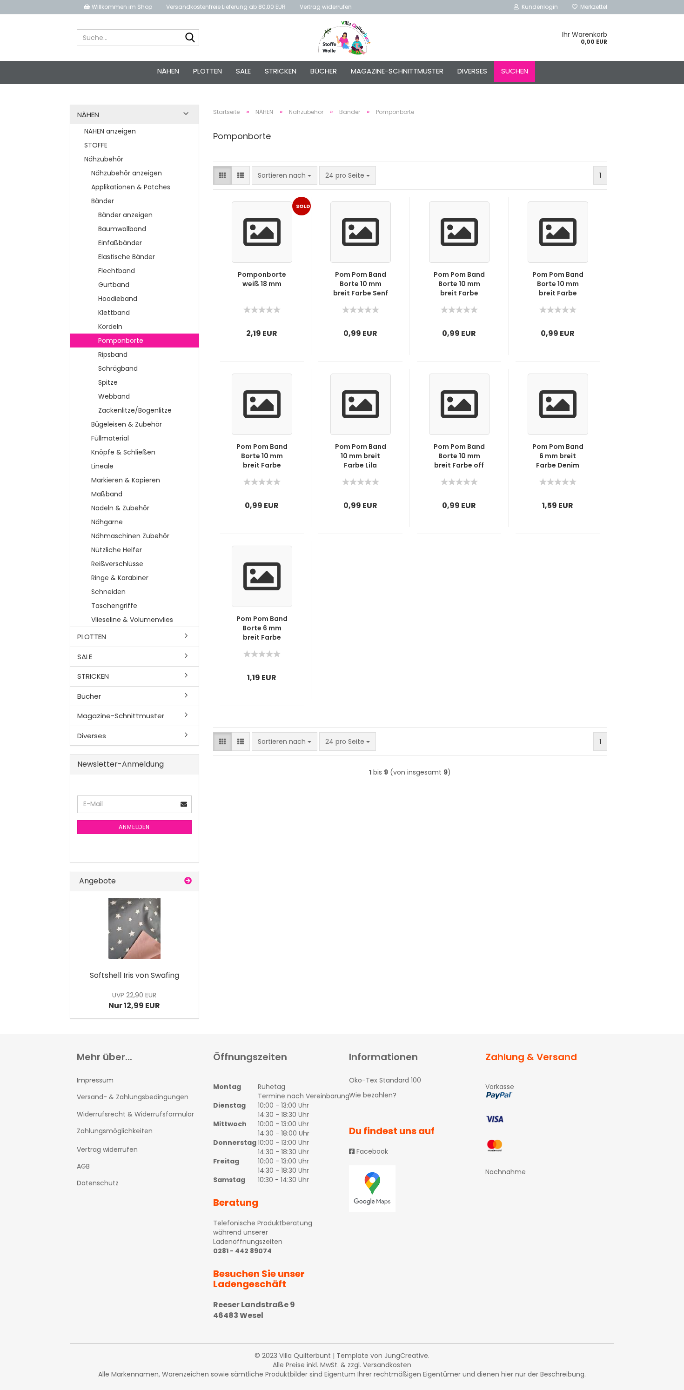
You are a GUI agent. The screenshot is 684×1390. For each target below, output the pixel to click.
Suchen (514, 71)
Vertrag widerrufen (326, 7)
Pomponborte (120, 340)
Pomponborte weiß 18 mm (262, 279)
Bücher (323, 71)
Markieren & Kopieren (125, 480)
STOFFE (95, 145)
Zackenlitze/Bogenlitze (135, 410)
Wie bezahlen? (372, 1095)
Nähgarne (107, 522)
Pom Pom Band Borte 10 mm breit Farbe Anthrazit (557, 284)
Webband (114, 396)
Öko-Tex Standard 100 (385, 1080)
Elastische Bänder (126, 256)
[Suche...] (190, 38)
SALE (243, 71)
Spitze (108, 382)
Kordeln (110, 326)
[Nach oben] (658, 1376)
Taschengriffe (114, 605)
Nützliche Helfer (116, 550)
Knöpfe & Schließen (123, 452)
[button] (222, 175)
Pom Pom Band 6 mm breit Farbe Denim (557, 456)
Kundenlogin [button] (538, 7)
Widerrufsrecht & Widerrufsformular (135, 1114)
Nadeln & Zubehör (120, 508)
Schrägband (118, 368)
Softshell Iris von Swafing (134, 975)
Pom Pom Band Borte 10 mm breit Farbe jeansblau (262, 456)
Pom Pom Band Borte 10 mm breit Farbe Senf (360, 284)
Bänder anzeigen (125, 215)
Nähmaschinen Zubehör (130, 536)
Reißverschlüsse (117, 563)
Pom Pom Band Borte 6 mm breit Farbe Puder (262, 628)
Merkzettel (592, 7)
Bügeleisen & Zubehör (126, 424)
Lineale (102, 466)
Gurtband (113, 284)
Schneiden (108, 591)
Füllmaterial (110, 438)
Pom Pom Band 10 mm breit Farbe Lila (360, 456)
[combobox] (284, 175)
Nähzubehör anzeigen (126, 173)
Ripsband (112, 354)
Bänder (102, 201)
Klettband (114, 312)
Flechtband (116, 270)
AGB (83, 1166)
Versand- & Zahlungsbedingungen (132, 1097)
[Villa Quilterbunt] (342, 37)
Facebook (371, 1151)
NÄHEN (168, 71)
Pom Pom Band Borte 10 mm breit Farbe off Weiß (459, 456)
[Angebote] (188, 881)
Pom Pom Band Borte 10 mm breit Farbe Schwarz (459, 284)
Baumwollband (122, 229)
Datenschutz (98, 1183)
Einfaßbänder (120, 242)
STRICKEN (280, 71)
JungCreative (406, 1355)
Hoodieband (117, 298)
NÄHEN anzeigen (110, 131)
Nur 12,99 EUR (134, 1000)
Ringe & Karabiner (119, 577)
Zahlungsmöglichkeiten (115, 1131)
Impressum (95, 1080)
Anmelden (134, 827)
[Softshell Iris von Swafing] (134, 928)
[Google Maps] (410, 1188)
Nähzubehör (103, 159)
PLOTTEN (207, 71)
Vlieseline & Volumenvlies (132, 619)
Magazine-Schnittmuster (397, 71)
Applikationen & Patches (130, 187)
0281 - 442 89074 (242, 1251)
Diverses (472, 71)
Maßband (106, 494)
